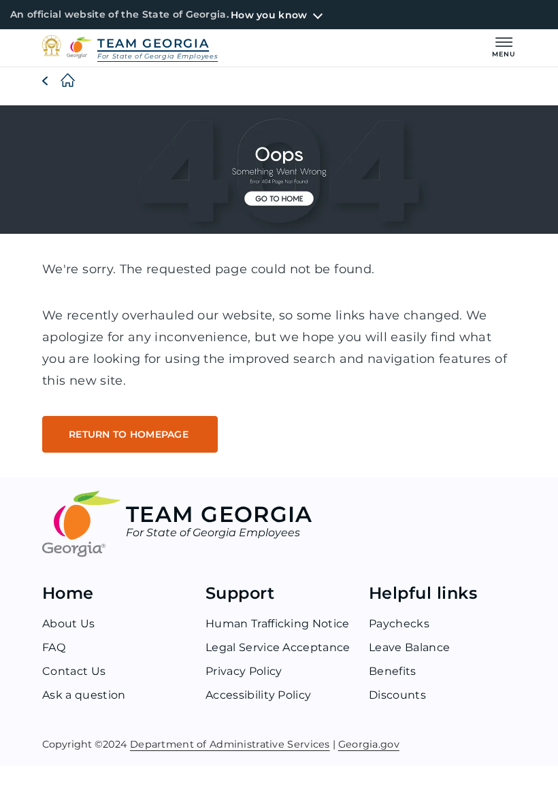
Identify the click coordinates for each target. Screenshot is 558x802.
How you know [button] (269, 15)
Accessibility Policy (258, 694)
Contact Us (73, 671)
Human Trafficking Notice (278, 623)
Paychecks (399, 623)
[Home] (57, 81)
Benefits (392, 671)
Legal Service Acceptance (278, 647)
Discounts (397, 694)
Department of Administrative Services (230, 743)
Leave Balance (409, 647)
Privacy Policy (244, 671)
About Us (68, 623)
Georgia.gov (368, 743)
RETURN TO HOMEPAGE (130, 434)
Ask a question (83, 694)
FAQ (53, 647)
